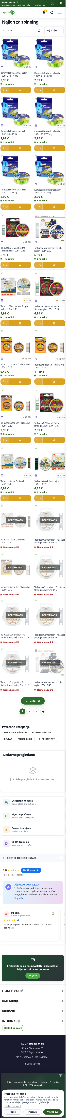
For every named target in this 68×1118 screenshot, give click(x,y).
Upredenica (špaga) (15, 732)
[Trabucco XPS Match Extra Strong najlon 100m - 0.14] (49, 287)
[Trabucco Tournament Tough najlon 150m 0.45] (15, 287)
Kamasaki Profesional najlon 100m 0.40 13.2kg (47, 74)
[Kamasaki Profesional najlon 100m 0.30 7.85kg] (49, 113)
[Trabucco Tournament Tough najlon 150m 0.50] (49, 229)
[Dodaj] (15, 90)
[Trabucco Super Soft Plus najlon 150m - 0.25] (49, 346)
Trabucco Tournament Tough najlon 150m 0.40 (48, 684)
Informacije (11, 1021)
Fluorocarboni (41, 732)
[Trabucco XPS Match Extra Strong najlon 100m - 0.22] (49, 404)
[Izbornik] (59, 12)
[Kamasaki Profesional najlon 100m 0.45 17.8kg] (15, 54)
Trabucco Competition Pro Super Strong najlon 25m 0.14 (49, 541)
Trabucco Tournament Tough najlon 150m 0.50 (48, 249)
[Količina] (4, 90)
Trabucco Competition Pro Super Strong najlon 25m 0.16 (49, 588)
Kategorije (10, 1001)
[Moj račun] (61, 3)
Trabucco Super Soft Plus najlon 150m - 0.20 (15, 424)
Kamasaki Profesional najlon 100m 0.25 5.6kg (13, 191)
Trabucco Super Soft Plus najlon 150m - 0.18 (15, 366)
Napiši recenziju (31, 870)
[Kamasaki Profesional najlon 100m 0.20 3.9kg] (49, 171)
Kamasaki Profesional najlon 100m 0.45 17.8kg (13, 74)
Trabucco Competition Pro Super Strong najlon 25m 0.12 (14, 684)
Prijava (33, 975)
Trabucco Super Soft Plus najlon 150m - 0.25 (49, 366)
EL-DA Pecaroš (13, 991)
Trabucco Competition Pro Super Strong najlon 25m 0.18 (14, 636)
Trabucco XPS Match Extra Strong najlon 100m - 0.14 (46, 308)
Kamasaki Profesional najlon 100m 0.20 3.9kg (47, 191)
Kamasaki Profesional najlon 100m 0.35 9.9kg (13, 132)
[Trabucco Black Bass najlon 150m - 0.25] (49, 462)
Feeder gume (25, 739)
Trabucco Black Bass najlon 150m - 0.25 (46, 483)
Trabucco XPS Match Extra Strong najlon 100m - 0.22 (46, 424)
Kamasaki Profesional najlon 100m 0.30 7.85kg (47, 133)
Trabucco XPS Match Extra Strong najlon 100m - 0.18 (12, 249)
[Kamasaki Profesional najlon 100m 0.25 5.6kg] (15, 171)
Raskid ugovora (13, 1027)
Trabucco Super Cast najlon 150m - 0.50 (13, 541)
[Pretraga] (52, 12)
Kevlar (8, 739)
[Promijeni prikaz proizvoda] (39, 30)
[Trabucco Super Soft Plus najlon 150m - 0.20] (15, 404)
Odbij (13, 1111)
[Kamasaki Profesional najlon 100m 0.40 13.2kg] (49, 54)
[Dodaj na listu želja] (36, 39)
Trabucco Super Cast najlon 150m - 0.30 (13, 482)
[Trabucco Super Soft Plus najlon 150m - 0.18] (15, 346)
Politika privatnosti (12, 1106)
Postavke (32, 1111)
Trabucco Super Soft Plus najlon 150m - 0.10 (15, 588)
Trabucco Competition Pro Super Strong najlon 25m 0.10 (49, 636)
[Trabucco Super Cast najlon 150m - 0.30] (15, 462)
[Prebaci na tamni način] (52, 3)
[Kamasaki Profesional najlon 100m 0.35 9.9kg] (15, 112)
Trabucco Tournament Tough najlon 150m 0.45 (14, 308)
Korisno (8, 1011)
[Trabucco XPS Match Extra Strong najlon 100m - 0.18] (15, 229)
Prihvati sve (52, 1111)
